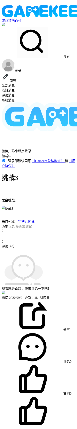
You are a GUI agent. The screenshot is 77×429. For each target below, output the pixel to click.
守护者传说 (25, 221)
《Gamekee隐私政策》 (48, 161)
